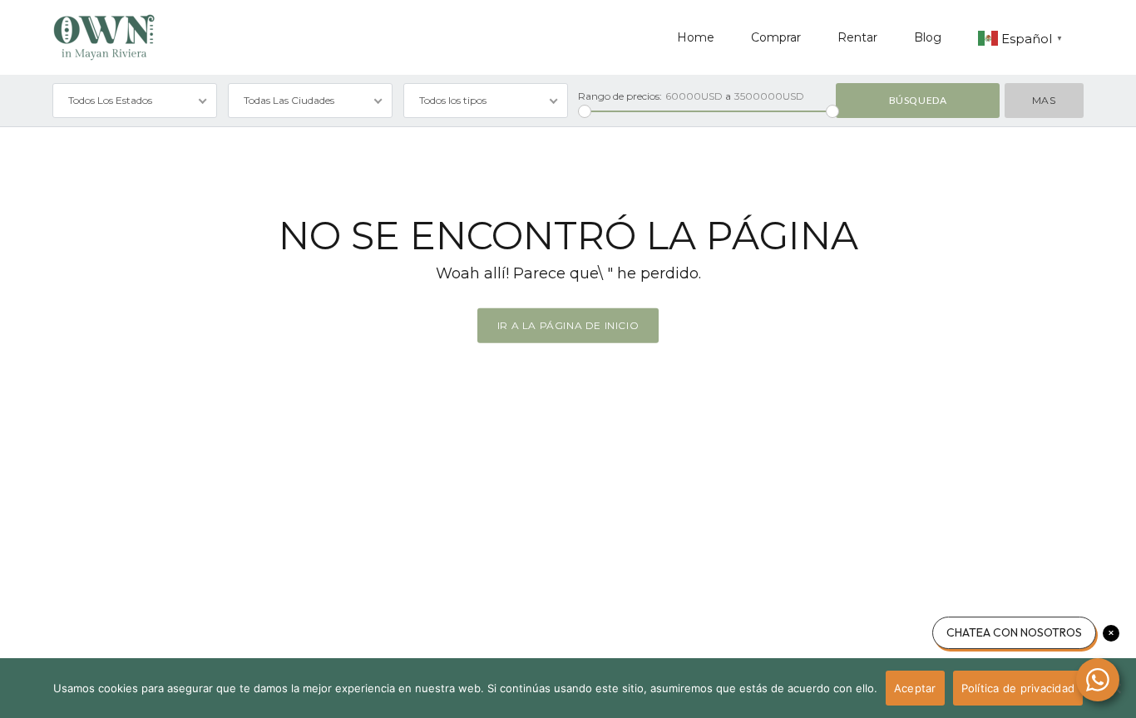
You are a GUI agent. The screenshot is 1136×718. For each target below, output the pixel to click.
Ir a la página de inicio (568, 325)
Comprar (776, 37)
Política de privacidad (1018, 688)
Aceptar (915, 688)
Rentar (857, 37)
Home (695, 37)
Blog (927, 37)
